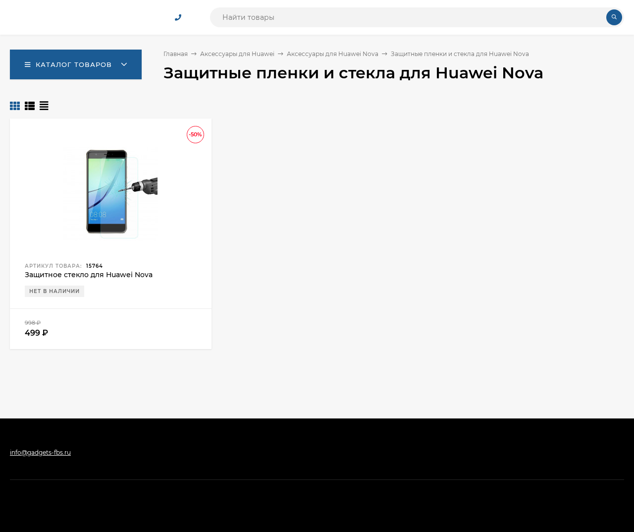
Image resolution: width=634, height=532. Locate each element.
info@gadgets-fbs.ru (40, 452)
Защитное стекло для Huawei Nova (89, 274)
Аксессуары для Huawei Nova (332, 54)
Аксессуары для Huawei (237, 54)
